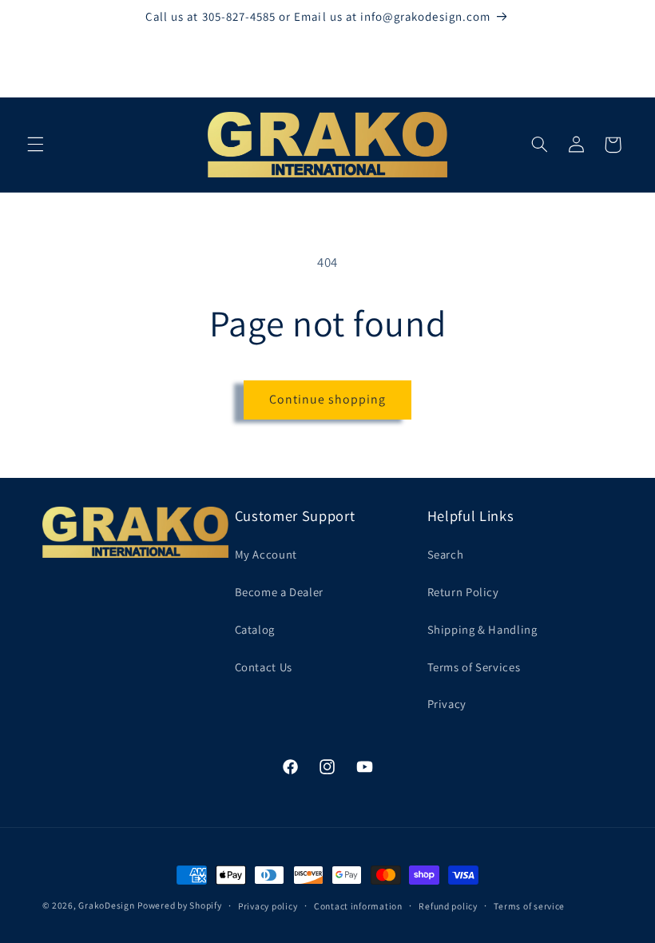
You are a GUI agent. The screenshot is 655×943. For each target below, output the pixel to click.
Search (445, 554)
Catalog (255, 629)
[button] (35, 144)
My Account (266, 554)
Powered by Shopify (179, 905)
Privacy (446, 703)
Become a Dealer (279, 591)
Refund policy (448, 906)
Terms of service (529, 906)
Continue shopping (328, 399)
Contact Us (263, 666)
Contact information (358, 906)
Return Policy (463, 591)
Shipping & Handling (482, 629)
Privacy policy (267, 906)
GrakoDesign (106, 905)
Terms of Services (474, 666)
